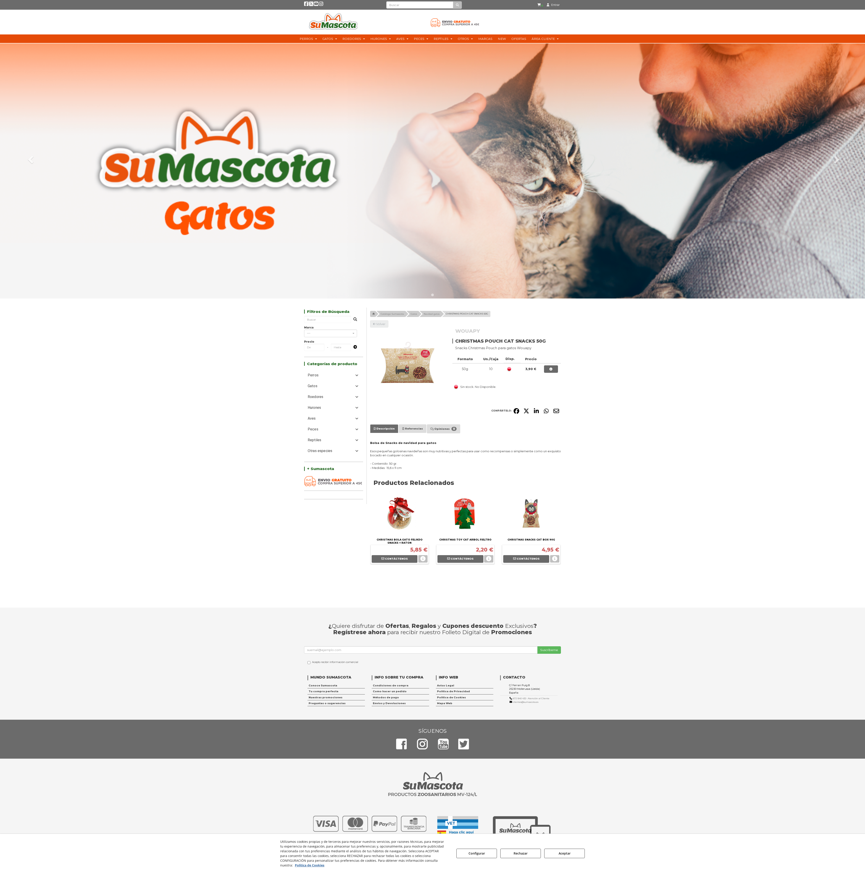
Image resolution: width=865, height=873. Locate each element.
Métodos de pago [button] (386, 697)
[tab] (384, 428)
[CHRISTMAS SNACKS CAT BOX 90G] (531, 514)
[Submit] (354, 347)
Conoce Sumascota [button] (323, 685)
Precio (309, 341)
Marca (309, 327)
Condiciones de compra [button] (390, 685)
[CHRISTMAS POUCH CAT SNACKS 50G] (408, 365)
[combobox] (330, 333)
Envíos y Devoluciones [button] (389, 703)
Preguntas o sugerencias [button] (327, 703)
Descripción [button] (385, 428)
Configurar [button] (477, 853)
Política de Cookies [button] (451, 697)
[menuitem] (540, 4)
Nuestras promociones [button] (325, 697)
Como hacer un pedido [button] (390, 691)
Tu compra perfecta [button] (323, 691)
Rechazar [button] (521, 853)
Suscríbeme (549, 650)
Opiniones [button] (444, 428)
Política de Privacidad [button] (453, 691)
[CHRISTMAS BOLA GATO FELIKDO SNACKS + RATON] (399, 514)
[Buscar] (457, 5)
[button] (306, 4)
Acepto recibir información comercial (335, 662)
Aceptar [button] (565, 853)
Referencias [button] (413, 428)
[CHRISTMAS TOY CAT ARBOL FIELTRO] (465, 514)
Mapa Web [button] (444, 703)
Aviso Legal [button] (445, 685)
